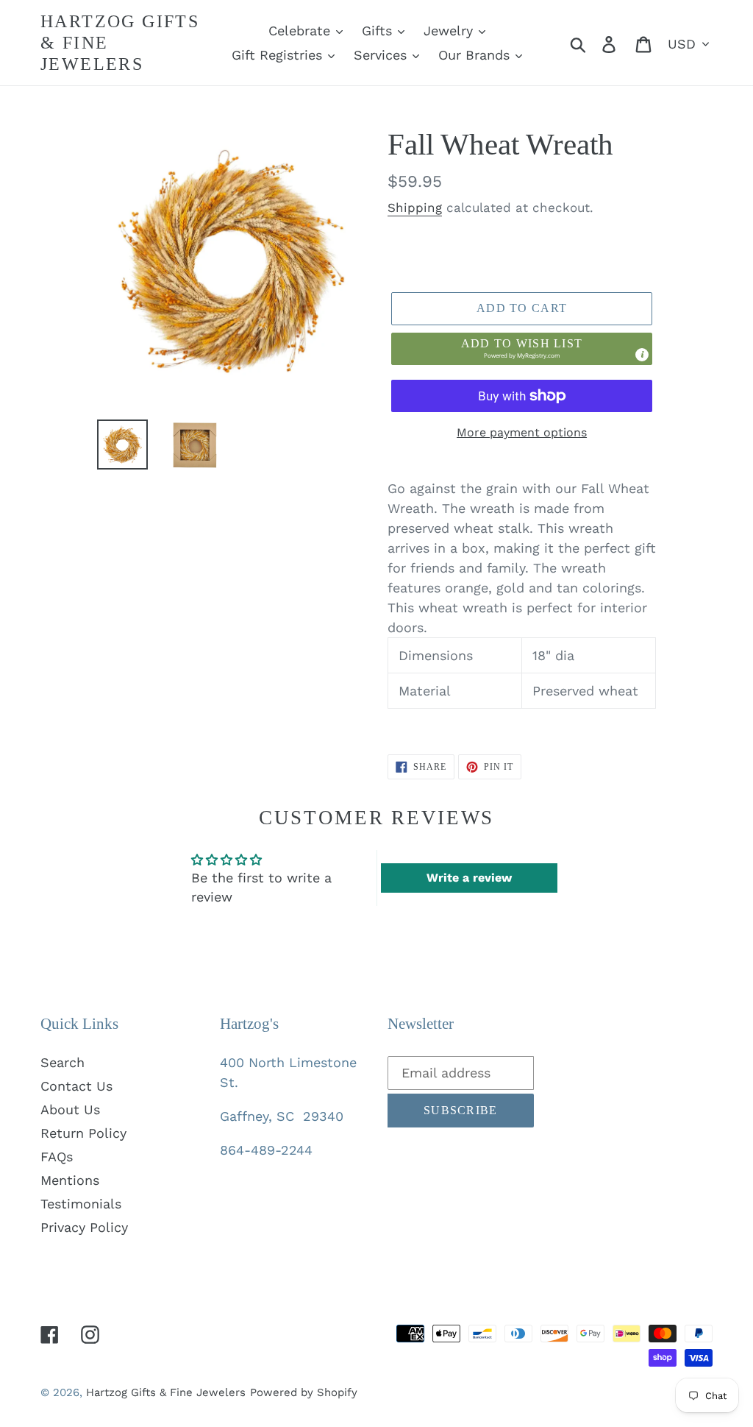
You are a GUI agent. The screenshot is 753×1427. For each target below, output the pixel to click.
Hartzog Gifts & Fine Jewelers (119, 43)
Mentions (69, 1180)
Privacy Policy (84, 1227)
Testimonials (80, 1203)
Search (62, 1062)
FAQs (56, 1156)
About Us (70, 1109)
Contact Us (76, 1086)
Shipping (415, 207)
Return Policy (83, 1133)
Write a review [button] (469, 878)
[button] (521, 349)
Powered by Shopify (303, 1392)
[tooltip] (642, 354)
